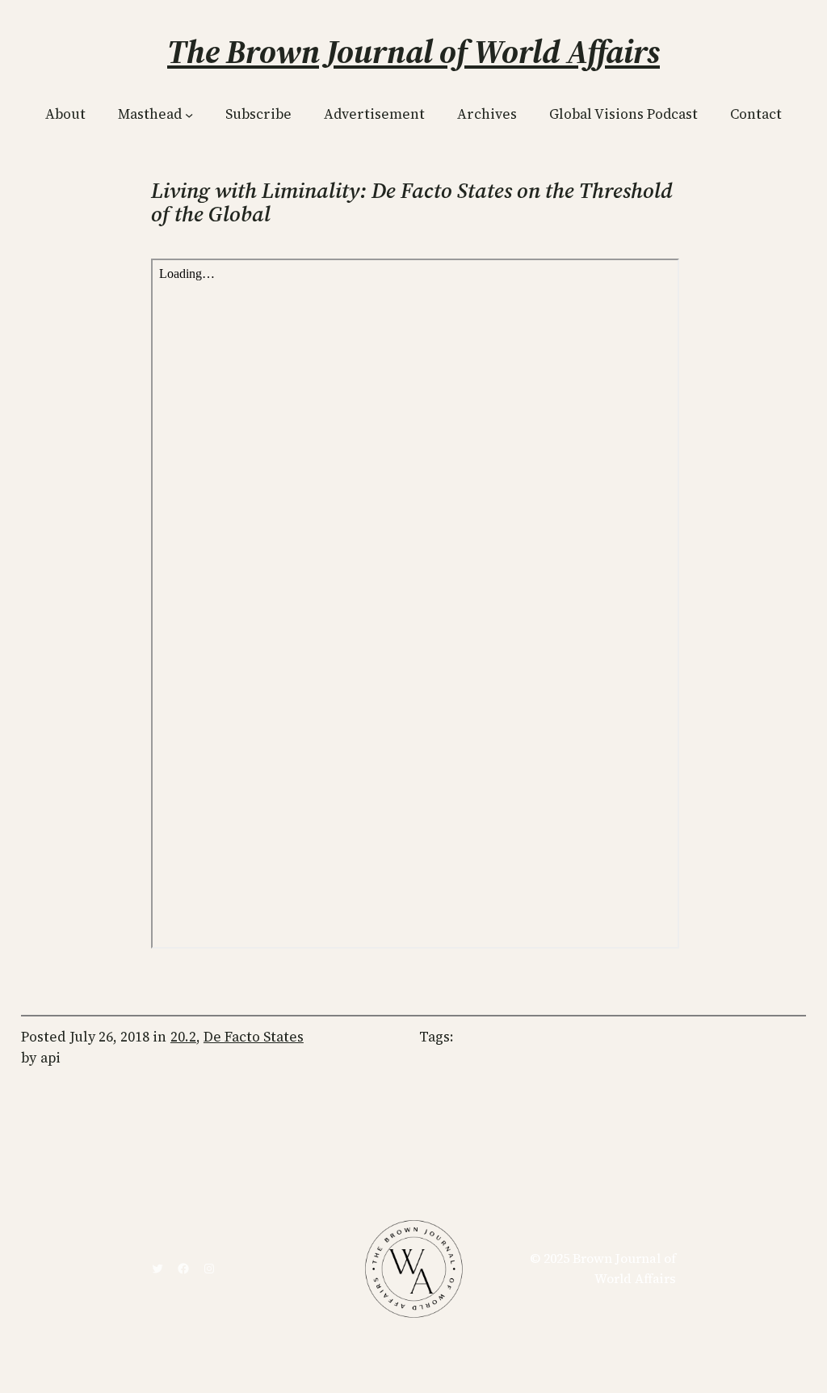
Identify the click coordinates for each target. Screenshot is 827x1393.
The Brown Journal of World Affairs (413, 51)
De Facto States (254, 1036)
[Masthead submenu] (189, 115)
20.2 (183, 1036)
